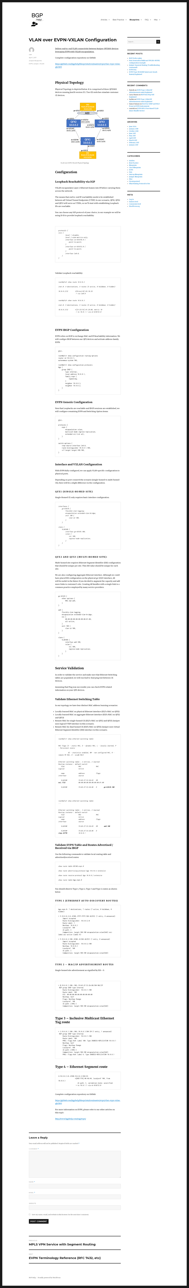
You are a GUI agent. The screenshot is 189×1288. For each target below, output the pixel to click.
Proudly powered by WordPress (49, 1278)
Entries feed (133, 202)
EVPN (31, 64)
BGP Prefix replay (135, 58)
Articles (104, 20)
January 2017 (133, 145)
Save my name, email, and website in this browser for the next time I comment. (60, 1215)
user (30, 54)
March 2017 (133, 140)
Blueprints (134, 20)
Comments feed (135, 204)
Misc (156, 20)
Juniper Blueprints (35, 60)
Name (32, 1182)
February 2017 (134, 143)
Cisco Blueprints (135, 167)
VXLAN (41, 64)
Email (32, 1193)
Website (32, 1203)
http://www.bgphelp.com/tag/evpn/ (70, 1119)
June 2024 (132, 126)
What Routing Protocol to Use (139, 184)
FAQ (147, 20)
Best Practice (118, 20)
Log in (131, 199)
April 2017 (132, 138)
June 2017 (132, 133)
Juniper (36, 64)
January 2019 (133, 129)
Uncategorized (134, 181)
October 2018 (133, 131)
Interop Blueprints (135, 174)
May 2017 (132, 136)
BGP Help (32, 1278)
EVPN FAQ (132, 70)
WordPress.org (134, 206)
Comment (34, 1149)
